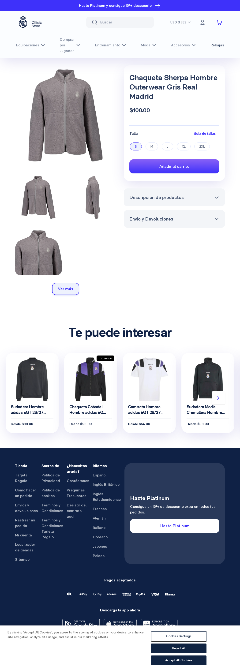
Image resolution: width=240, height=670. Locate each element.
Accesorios (180, 45)
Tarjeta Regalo (21, 478)
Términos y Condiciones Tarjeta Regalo (52, 528)
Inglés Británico (106, 484)
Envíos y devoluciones (26, 508)
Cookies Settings (178, 636)
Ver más (65, 289)
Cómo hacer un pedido (25, 493)
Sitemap (22, 559)
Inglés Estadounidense (107, 497)
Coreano (100, 537)
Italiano (99, 527)
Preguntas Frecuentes (76, 493)
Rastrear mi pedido (25, 523)
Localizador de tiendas (25, 547)
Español (99, 475)
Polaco (99, 556)
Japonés (100, 546)
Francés (100, 509)
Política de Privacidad (50, 478)
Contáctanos (78, 481)
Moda (145, 45)
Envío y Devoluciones (151, 219)
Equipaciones (27, 45)
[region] (120, 647)
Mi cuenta (23, 535)
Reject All (178, 648)
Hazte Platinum (174, 525)
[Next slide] (218, 397)
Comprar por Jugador (67, 45)
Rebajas (217, 45)
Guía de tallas (205, 133)
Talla (133, 133)
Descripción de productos (156, 197)
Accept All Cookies (178, 660)
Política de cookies (50, 493)
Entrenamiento (107, 45)
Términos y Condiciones (52, 508)
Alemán (99, 518)
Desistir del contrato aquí (76, 511)
